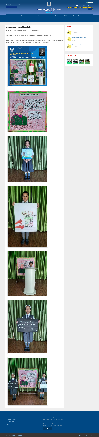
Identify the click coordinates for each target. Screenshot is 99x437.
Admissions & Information (38, 15)
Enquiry (84, 2)
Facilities (9, 20)
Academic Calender (11, 421)
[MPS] (49, 4)
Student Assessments (12, 419)
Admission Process (11, 417)
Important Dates (10, 423)
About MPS (19, 15)
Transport (50, 15)
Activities (73, 15)
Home (74, 2)
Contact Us (79, 2)
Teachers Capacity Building (61, 15)
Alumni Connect (24, 20)
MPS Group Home (20, 2)
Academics (27, 15)
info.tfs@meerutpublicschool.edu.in (14, 4)
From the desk (10, 15)
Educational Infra (82, 15)
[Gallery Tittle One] (69, 61)
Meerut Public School (17, 435)
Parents (15, 20)
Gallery (8, 424)
